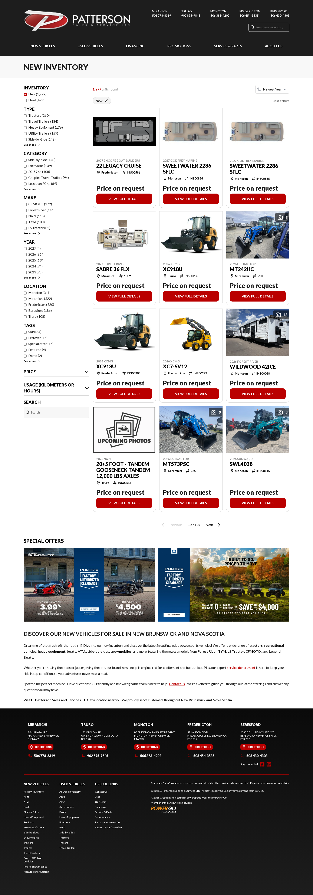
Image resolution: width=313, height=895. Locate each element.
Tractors (28, 842)
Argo (26, 796)
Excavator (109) (40, 166)
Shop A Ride (175, 802)
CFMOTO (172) (40, 204)
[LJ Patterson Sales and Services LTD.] (77, 20)
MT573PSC (176, 464)
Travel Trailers (32, 853)
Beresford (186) (40, 310)
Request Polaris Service (108, 827)
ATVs (26, 801)
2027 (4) (34, 248)
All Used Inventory (69, 791)
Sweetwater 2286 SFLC (187, 169)
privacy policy (236, 790)
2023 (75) (35, 272)
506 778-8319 (161, 15)
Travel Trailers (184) (43, 121)
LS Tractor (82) (39, 228)
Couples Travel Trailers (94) (48, 177)
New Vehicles (42, 46)
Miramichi (160, 11)
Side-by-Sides (31, 832)
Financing (135, 46)
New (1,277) (37, 94)
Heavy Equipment (34, 817)
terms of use (256, 790)
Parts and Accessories (107, 822)
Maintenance (102, 817)
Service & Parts (228, 46)
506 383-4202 (219, 15)
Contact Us (101, 791)
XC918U (172, 269)
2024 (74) (35, 266)
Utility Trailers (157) (43, 133)
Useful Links (106, 784)
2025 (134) (36, 260)
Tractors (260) (39, 115)
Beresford (278, 11)
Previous (175, 525)
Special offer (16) (40, 344)
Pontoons (29, 822)
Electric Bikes (31, 812)
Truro (186, 11)
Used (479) (36, 100)
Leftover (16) (37, 338)
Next (210, 525)
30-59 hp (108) (39, 172)
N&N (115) (36, 216)
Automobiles (66, 807)
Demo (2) (35, 355)
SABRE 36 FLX (112, 269)
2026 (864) (36, 254)
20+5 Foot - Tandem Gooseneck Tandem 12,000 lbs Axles (123, 470)
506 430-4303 (279, 15)
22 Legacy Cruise (118, 166)
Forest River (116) (41, 210)
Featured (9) (37, 350)
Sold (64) (34, 332)
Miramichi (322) (40, 298)
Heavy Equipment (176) (45, 127)
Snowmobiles (31, 837)
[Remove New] (106, 100)
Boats (27, 807)
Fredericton (250, 11)
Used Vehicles (90, 46)
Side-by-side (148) (41, 160)
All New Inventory (34, 791)
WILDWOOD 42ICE (253, 367)
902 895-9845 (190, 15)
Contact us (177, 684)
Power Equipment (34, 827)
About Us (274, 46)
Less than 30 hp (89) (42, 183)
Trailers (28, 847)
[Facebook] (262, 764)
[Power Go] (189, 809)
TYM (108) (36, 222)
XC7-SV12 (175, 366)
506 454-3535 (249, 15)
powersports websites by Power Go (207, 797)
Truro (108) (36, 316)
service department (241, 667)
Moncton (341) (39, 292)
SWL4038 (241, 464)
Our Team (100, 801)
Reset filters (281, 100)
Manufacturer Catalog (36, 871)
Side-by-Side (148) (42, 139)
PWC (62, 827)
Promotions (179, 46)
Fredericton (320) (41, 304)
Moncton (218, 11)
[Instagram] (268, 764)
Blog (97, 796)
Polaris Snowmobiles (35, 866)
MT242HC (242, 269)
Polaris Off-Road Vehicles (33, 859)
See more (30, 144)
